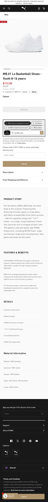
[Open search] (9, 8)
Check (24, 164)
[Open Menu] (4, 8)
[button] (4, 8)
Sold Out (23, 109)
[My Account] (39, 8)
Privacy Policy (21, 143)
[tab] (7, 69)
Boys (6, 15)
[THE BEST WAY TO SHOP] (6, 452)
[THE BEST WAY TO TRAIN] (16, 452)
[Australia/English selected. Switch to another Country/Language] (24, 468)
